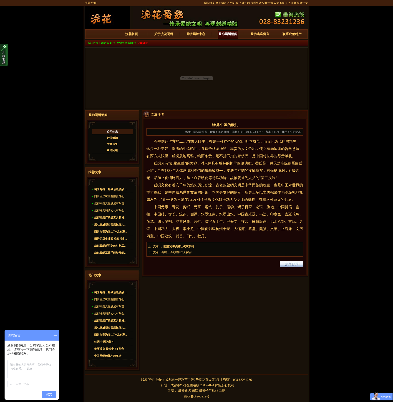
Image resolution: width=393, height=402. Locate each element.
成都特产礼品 (208, 390)
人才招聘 (244, 3)
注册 (94, 3)
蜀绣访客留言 (260, 34)
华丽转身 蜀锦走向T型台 (109, 348)
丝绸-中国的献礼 (104, 341)
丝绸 (222, 390)
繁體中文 (302, 3)
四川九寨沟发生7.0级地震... (110, 231)
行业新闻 (112, 137)
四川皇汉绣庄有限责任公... (110, 196)
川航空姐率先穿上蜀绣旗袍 (177, 246)
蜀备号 (196, 396)
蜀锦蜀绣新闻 (227, 34)
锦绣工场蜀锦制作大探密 (176, 252)
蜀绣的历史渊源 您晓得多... (110, 238)
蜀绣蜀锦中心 (195, 34)
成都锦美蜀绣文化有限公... (110, 210)
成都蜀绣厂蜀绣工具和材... (110, 217)
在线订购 (232, 3)
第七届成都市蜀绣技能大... (110, 224)
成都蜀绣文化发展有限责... (110, 203)
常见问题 (112, 150)
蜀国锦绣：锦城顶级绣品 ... (110, 189)
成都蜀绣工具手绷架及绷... (110, 252)
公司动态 (142, 43)
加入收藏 (290, 3)
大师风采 (112, 144)
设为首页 (279, 3)
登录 (88, 3)
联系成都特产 (292, 34)
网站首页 (106, 43)
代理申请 (256, 3)
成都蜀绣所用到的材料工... (110, 245)
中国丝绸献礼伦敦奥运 (107, 355)
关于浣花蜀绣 (163, 34)
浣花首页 (131, 34)
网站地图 (209, 3)
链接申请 (267, 3)
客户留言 (221, 3)
